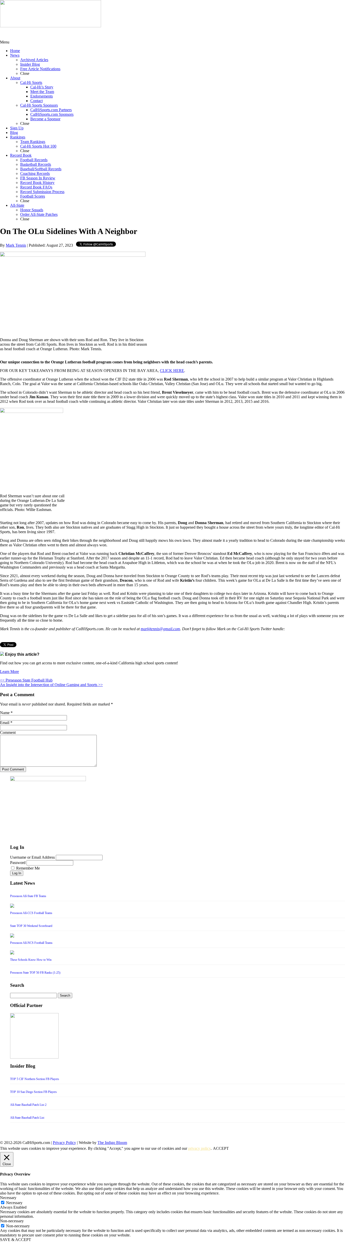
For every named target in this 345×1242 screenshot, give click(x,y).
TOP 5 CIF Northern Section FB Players (34, 1079)
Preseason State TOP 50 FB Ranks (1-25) (35, 972)
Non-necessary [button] (12, 1221)
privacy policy (199, 1148)
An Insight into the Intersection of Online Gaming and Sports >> (51, 685)
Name (5, 713)
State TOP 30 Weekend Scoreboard (31, 926)
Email (4, 722)
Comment (8, 732)
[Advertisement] (40, 33)
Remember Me (28, 868)
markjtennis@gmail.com (160, 629)
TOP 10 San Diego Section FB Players (33, 1092)
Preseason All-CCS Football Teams (31, 913)
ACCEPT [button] (221, 1148)
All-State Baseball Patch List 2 (28, 1105)
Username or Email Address (32, 857)
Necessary (14, 1203)
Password (18, 862)
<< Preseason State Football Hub (26, 680)
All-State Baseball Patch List (27, 1117)
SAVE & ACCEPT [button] (15, 1239)
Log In (16, 873)
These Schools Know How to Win (31, 960)
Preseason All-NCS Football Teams (31, 943)
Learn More (9, 671)
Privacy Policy (64, 1142)
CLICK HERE (172, 370)
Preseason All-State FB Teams (28, 896)
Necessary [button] (8, 1198)
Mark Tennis (16, 245)
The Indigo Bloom (112, 1142)
